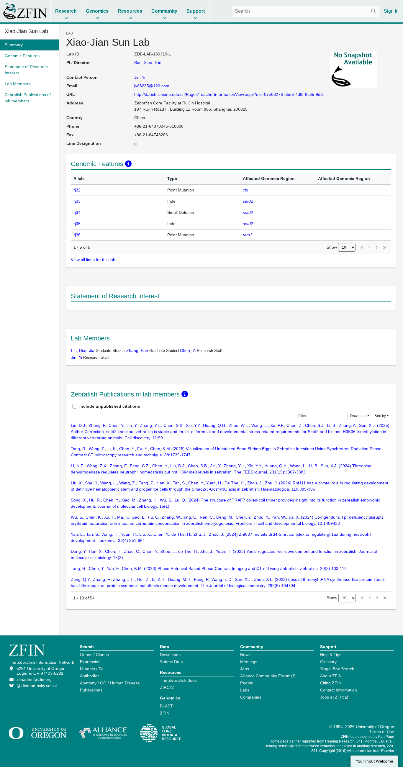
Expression (90, 661)
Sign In (391, 11)
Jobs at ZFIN (332, 697)
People (246, 683)
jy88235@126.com (151, 85)
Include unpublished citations (109, 406)
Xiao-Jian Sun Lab (26, 31)
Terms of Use (381, 731)
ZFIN (164, 713)
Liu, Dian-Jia (82, 350)
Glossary (328, 661)
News (245, 654)
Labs (244, 690)
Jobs (244, 668)
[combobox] (305, 11)
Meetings (248, 661)
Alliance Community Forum (265, 675)
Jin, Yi (139, 77)
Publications (91, 690)
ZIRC (165, 687)
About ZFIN (331, 675)
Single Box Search (337, 668)
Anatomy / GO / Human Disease (110, 683)
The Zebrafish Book (178, 680)
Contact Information (338, 690)
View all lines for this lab (93, 259)
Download (358, 416)
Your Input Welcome (374, 761)
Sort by (380, 416)
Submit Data (171, 661)
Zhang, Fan (137, 350)
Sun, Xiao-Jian (147, 62)
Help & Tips (330, 654)
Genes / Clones (94, 654)
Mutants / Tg (92, 668)
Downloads (170, 654)
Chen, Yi (188, 350)
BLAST (166, 706)
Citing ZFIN (330, 683)
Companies (250, 697)
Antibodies (89, 675)
